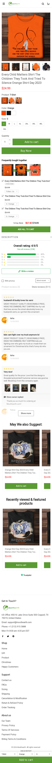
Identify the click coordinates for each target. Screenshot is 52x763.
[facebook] (3, 636)
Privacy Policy (8, 725)
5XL (4, 129)
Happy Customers (10, 666)
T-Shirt (13, 95)
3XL (33, 124)
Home (4, 648)
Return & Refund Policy (12, 703)
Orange (10, 108)
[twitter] (9, 636)
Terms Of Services (10, 730)
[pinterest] (14, 636)
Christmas (6, 662)
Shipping (6, 694)
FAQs (4, 684)
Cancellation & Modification (14, 698)
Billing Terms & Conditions (14, 739)
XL (20, 124)
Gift (3, 653)
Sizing (4, 689)
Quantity (5, 136)
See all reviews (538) (26, 249)
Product (5, 657)
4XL (40, 124)
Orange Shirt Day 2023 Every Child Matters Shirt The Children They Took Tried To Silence (20, 472)
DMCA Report (26, 751)
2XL (26, 124)
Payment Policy (9, 734)
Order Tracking (8, 707)
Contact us (6, 680)
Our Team (6, 721)
